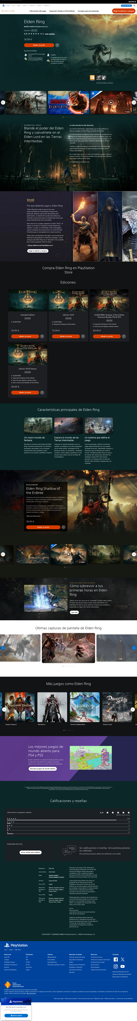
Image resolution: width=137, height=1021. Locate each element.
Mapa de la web (98, 998)
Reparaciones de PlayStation (77, 965)
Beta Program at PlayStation (120, 977)
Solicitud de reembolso (75, 970)
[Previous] (3, 102)
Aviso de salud (95, 965)
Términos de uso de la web (85, 998)
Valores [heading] (50, 954)
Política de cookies (110, 998)
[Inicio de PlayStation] (3, 6)
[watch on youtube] (81, 562)
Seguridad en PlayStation (76, 959)
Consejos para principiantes (88, 11)
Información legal (58, 998)
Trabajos (6, 959)
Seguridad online (52, 962)
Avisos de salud (73, 910)
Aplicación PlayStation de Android (122, 974)
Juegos (18, 5)
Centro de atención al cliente (77, 957)
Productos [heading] (29, 954)
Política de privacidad (71, 998)
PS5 (13, 5)
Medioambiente (52, 957)
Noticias (39, 5)
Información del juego (37, 11)
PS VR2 (28, 962)
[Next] (134, 102)
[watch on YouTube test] (84, 112)
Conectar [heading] (116, 954)
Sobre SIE (6, 957)
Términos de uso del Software (124, 998)
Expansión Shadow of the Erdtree (62, 11)
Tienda (8, 5)
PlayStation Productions (10, 965)
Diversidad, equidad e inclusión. (56, 965)
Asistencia (46, 5)
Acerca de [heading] (7, 954)
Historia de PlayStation (10, 970)
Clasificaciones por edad (97, 962)
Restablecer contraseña (75, 967)
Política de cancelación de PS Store (100, 959)
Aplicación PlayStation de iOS (121, 972)
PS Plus (24, 5)
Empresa (6, 967)
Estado (71, 962)
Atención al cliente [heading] (75, 954)
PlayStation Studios (9, 962)
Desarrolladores (95, 967)
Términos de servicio (96, 957)
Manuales (72, 972)
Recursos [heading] (94, 954)
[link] (19, 709)
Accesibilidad (51, 959)
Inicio (5, 950)
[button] (68, 102)
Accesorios (31, 5)
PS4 (27, 959)
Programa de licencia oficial (98, 970)
